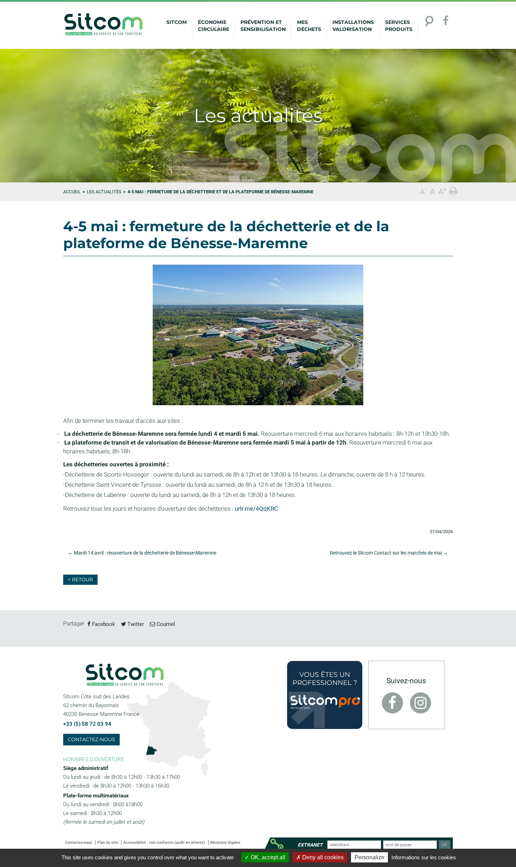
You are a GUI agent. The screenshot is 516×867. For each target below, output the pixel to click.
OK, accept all (267, 857)
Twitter (135, 624)
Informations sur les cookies (423, 857)
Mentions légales (225, 842)
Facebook (103, 624)
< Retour (80, 579)
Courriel (165, 624)
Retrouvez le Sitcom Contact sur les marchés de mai (389, 553)
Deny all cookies (322, 857)
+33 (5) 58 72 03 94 (87, 724)
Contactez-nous (91, 739)
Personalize (369, 857)
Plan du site (107, 842)
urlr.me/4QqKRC (256, 508)
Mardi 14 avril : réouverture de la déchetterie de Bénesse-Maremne (142, 553)
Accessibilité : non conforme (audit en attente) (164, 842)
